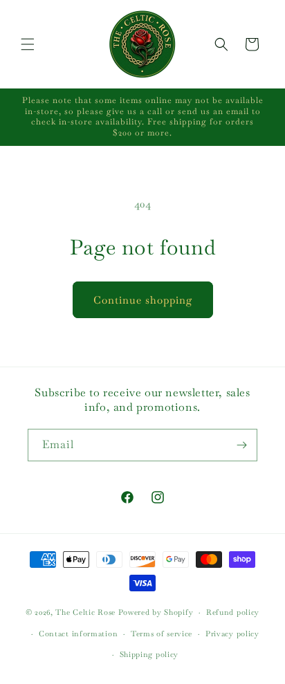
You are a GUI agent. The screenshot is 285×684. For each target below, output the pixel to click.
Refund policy (232, 612)
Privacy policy (232, 633)
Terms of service (161, 633)
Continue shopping (142, 299)
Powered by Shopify (156, 612)
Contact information (78, 633)
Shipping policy (149, 654)
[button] (27, 44)
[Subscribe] (241, 445)
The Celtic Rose (85, 612)
